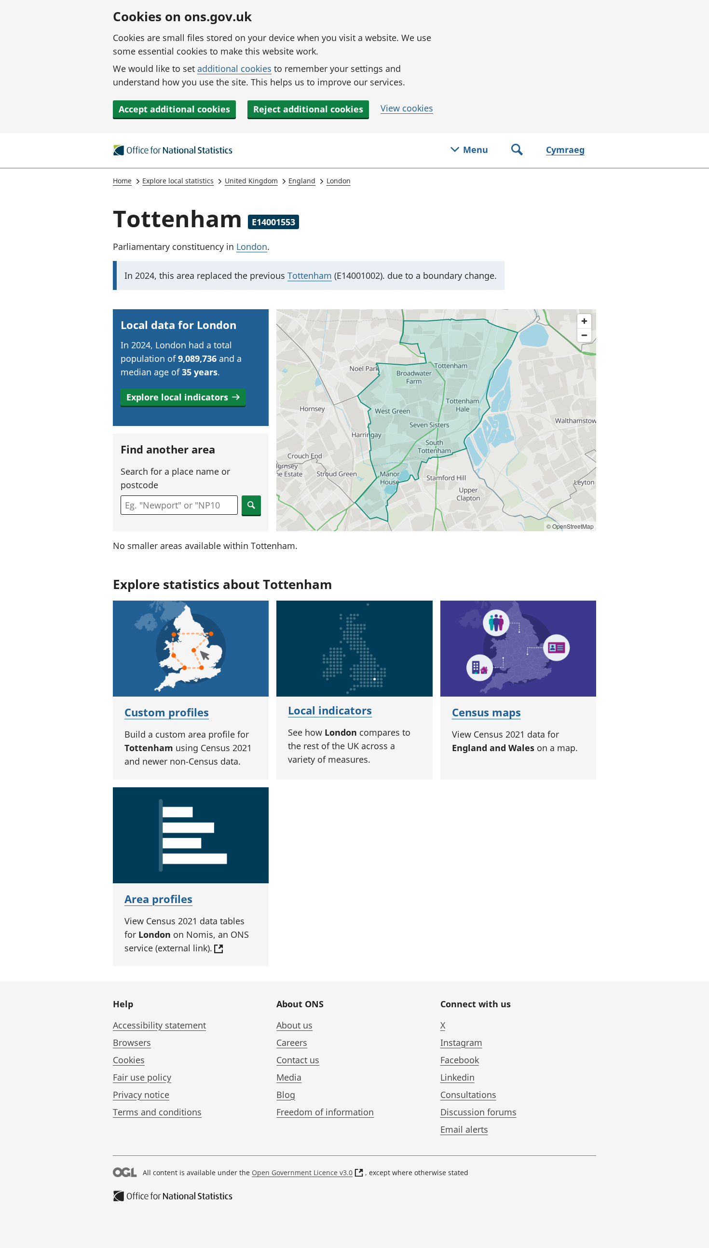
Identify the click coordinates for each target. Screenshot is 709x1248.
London (339, 180)
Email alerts (464, 1129)
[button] (183, 397)
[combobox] (179, 505)
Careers (291, 1042)
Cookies (129, 1060)
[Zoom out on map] (584, 335)
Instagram (461, 1042)
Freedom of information (325, 1112)
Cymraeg (565, 149)
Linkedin (457, 1077)
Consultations (468, 1094)
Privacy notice (141, 1094)
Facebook (459, 1060)
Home (122, 180)
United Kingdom (251, 180)
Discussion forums (478, 1112)
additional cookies (234, 68)
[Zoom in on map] (584, 321)
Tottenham (309, 275)
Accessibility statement (159, 1025)
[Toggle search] (517, 150)
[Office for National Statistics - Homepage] (173, 150)
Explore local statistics (178, 180)
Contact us (297, 1060)
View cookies (407, 108)
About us (294, 1025)
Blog (285, 1094)
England (301, 180)
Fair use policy (142, 1077)
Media (288, 1077)
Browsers (132, 1042)
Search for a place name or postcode (175, 478)
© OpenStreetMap (570, 526)
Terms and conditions (157, 1112)
